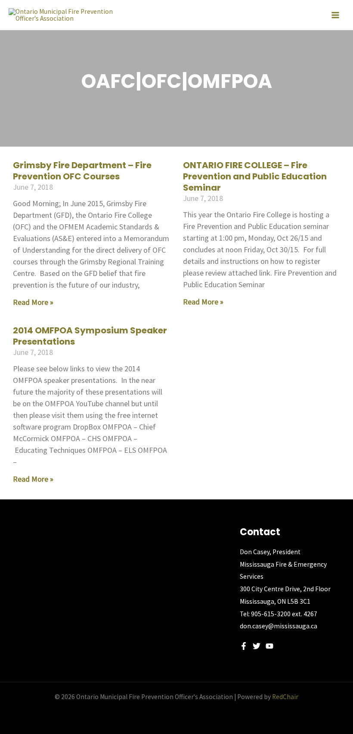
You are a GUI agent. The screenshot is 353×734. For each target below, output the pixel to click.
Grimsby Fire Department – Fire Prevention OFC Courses (82, 170)
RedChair (285, 697)
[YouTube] (269, 646)
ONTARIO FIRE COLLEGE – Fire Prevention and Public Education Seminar (255, 176)
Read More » (33, 302)
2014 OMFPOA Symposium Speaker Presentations (90, 336)
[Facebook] (244, 646)
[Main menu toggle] (335, 15)
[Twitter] (256, 646)
